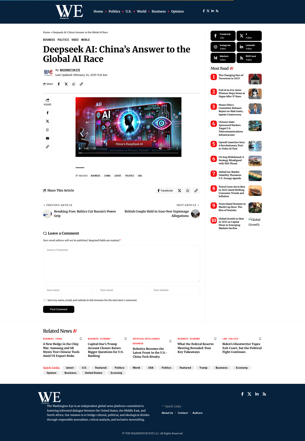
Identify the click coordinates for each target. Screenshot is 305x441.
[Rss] (217, 11)
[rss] (249, 58)
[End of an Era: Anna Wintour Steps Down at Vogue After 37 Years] (255, 94)
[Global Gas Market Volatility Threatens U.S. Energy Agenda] (255, 175)
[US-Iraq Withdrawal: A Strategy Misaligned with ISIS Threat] (255, 161)
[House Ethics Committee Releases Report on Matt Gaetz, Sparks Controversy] (255, 108)
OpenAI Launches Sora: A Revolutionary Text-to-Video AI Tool (232, 145)
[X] (208, 11)
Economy (105, 338)
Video (75, 39)
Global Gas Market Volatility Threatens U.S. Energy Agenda (230, 175)
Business (49, 39)
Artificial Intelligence (146, 338)
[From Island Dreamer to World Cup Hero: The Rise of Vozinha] (255, 207)
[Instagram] (223, 47)
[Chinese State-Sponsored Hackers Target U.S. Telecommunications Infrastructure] (255, 126)
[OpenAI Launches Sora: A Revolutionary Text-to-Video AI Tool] (255, 146)
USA (140, 176)
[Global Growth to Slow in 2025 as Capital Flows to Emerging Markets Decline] (255, 222)
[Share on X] (66, 84)
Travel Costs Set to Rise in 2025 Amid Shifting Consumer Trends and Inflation (232, 191)
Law (224, 338)
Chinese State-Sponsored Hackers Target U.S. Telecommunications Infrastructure (231, 128)
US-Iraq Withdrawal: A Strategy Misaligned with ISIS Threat (231, 160)
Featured (100, 367)
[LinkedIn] (212, 11)
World (85, 39)
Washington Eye (70, 70)
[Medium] (223, 58)
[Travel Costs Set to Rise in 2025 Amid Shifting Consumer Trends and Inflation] (255, 190)
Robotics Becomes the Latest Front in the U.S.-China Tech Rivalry (150, 352)
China (107, 176)
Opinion (51, 372)
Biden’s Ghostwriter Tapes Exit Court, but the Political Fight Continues (242, 348)
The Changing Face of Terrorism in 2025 (231, 77)
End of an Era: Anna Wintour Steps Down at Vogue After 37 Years (232, 93)
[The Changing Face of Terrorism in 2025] (255, 79)
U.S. (84, 367)
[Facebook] (204, 11)
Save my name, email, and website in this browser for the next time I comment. (92, 300)
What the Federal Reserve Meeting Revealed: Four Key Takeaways (196, 348)
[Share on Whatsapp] (73, 84)
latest (118, 176)
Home (46, 32)
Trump (203, 367)
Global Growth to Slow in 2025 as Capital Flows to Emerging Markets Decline (231, 223)
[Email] (47, 138)
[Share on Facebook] (58, 84)
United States (93, 372)
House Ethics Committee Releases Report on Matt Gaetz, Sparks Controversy (231, 109)
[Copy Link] (81, 84)
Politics (63, 39)
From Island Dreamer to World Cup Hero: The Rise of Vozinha (232, 207)
